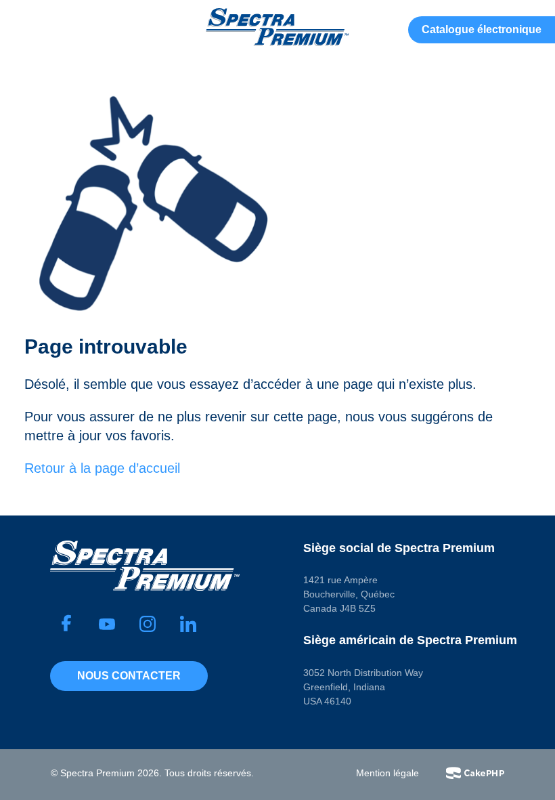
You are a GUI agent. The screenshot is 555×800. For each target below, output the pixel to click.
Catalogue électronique (481, 29)
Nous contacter (129, 675)
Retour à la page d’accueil (102, 468)
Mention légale (387, 772)
